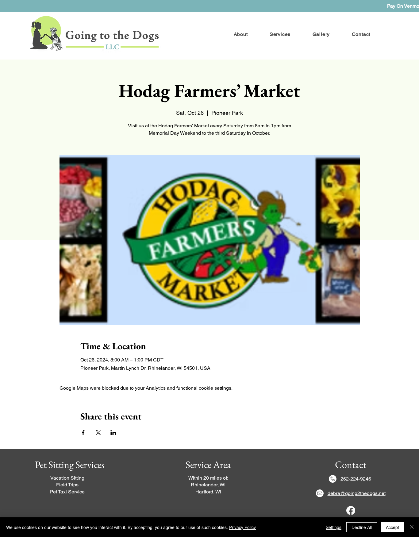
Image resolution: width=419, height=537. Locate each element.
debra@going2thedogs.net (357, 493)
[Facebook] (350, 510)
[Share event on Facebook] (83, 432)
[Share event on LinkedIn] (113, 432)
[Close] (411, 527)
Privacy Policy (242, 527)
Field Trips (67, 485)
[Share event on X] (98, 432)
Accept (392, 527)
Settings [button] (333, 527)
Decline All (362, 527)
